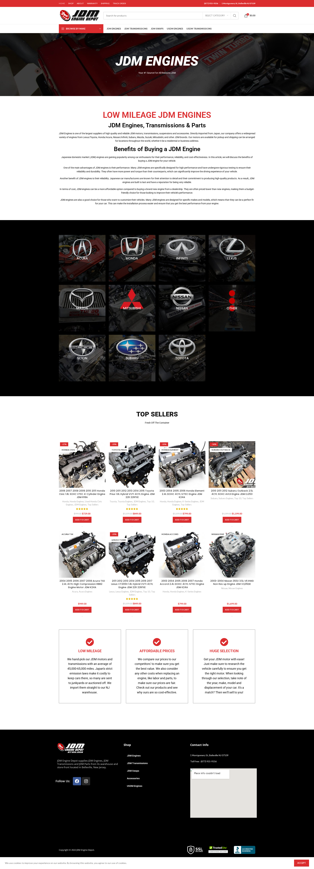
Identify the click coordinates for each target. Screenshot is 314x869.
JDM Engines (80, 504)
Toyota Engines (125, 501)
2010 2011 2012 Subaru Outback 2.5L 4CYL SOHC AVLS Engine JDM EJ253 (232, 492)
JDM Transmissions (137, 763)
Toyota (113, 501)
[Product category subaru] (132, 358)
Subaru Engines (226, 498)
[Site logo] (79, 15)
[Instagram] (86, 781)
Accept (301, 863)
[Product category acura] (82, 258)
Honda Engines (77, 501)
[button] (82, 520)
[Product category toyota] (182, 358)
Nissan (224, 588)
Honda (65, 501)
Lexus (112, 591)
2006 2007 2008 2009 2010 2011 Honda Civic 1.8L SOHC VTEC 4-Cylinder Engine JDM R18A (82, 494)
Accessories (133, 778)
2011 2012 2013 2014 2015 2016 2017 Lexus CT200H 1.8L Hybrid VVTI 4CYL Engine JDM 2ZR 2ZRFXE (132, 584)
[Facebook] (77, 781)
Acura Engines (85, 591)
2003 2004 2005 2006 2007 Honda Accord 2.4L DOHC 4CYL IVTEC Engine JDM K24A (182, 584)
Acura (75, 591)
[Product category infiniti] (182, 258)
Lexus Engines (122, 591)
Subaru (214, 498)
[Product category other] (232, 308)
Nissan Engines (236, 588)
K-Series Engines (190, 501)
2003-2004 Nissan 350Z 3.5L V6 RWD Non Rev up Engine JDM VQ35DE (232, 582)
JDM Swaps (133, 770)
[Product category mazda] (82, 308)
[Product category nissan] (182, 308)
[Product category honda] (132, 258)
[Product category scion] (82, 358)
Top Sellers (93, 504)
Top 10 (150, 501)
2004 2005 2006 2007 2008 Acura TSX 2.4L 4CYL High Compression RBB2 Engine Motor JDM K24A (82, 584)
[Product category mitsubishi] (132, 308)
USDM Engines (134, 786)
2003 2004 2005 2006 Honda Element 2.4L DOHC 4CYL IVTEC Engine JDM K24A (182, 494)
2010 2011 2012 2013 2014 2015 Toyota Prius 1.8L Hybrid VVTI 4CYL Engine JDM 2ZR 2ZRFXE (132, 494)
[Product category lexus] (232, 258)
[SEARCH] (235, 15)
